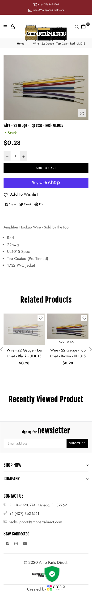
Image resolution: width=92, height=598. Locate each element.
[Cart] (83, 26)
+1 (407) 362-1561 (48, 4)
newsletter (46, 430)
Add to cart (68, 342)
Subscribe (77, 443)
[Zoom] (82, 113)
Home (20, 43)
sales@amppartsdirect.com (48, 10)
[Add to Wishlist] (41, 318)
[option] (46, 87)
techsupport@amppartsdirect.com (35, 522)
